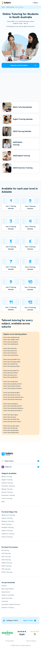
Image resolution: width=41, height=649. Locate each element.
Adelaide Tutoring (7, 527)
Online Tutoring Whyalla (10, 428)
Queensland (6, 592)
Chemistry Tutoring (8, 486)
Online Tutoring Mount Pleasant (12, 388)
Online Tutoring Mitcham (10, 381)
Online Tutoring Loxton (10, 375)
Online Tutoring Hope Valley (11, 366)
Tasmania (5, 601)
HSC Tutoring (6, 556)
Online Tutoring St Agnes (10, 415)
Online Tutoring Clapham (10, 342)
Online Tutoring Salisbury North (12, 406)
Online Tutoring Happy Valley (11, 361)
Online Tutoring (10, 7)
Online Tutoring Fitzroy (10, 350)
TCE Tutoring (6, 569)
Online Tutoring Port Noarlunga (12, 399)
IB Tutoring (5, 550)
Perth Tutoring (6, 524)
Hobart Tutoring (7, 530)
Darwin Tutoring (7, 537)
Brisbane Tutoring (7, 521)
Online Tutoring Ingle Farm (11, 370)
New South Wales (8, 589)
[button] (35, 2)
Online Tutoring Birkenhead (11, 337)
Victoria (4, 586)
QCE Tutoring (6, 560)
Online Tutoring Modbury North (12, 384)
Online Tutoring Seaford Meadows (13, 408)
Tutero (3, 7)
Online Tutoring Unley (9, 417)
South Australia (19, 7)
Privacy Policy (10, 641)
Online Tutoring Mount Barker (12, 386)
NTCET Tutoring (7, 572)
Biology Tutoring (7, 489)
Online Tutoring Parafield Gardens (13, 397)
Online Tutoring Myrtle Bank (11, 392)
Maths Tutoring (7, 476)
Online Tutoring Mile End (10, 377)
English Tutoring (7, 480)
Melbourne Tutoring (8, 515)
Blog (3, 501)
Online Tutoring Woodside (11, 430)
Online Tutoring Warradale (11, 426)
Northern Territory (8, 607)
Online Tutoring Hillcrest (10, 364)
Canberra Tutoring (8, 534)
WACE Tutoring (7, 563)
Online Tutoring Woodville (11, 432)
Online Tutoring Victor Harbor (12, 421)
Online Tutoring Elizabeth (10, 344)
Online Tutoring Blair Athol (11, 339)
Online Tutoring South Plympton (12, 410)
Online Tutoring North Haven (11, 395)
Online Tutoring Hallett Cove (11, 359)
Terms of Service (31, 641)
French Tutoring (7, 498)
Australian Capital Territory (11, 604)
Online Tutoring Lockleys (10, 372)
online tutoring (23, 21)
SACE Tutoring (6, 566)
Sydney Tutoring (7, 518)
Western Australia (8, 595)
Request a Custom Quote (19, 65)
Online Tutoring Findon (10, 348)
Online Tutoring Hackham (10, 355)
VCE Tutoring (6, 553)
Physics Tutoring (7, 492)
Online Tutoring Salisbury (10, 403)
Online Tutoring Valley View (11, 419)
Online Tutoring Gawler (10, 353)
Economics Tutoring (8, 495)
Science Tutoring (7, 483)
